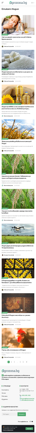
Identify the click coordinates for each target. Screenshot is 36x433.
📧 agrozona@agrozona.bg (27, 397)
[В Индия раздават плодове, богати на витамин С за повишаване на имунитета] (18, 268)
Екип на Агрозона (8, 116)
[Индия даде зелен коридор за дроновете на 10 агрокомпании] (18, 234)
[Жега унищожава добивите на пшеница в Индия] (18, 129)
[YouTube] (32, 421)
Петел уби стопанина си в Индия (14, 350)
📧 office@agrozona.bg (27, 400)
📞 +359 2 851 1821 (25, 395)
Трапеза (5, 312)
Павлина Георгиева (9, 46)
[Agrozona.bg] (18, 2)
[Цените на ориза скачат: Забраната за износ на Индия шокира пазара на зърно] (18, 164)
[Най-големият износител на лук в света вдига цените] (18, 25)
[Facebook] (30, 421)
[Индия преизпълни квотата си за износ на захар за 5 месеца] (18, 60)
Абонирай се (22, 414)
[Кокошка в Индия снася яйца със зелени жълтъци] (18, 303)
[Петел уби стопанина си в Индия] (18, 338)
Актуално (5, 34)
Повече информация (8, 430)
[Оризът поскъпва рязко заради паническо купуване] (18, 199)
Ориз (4, 173)
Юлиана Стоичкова (9, 255)
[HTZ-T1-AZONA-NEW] (18, 371)
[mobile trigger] (3, 2)
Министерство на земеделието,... (11, 104)
